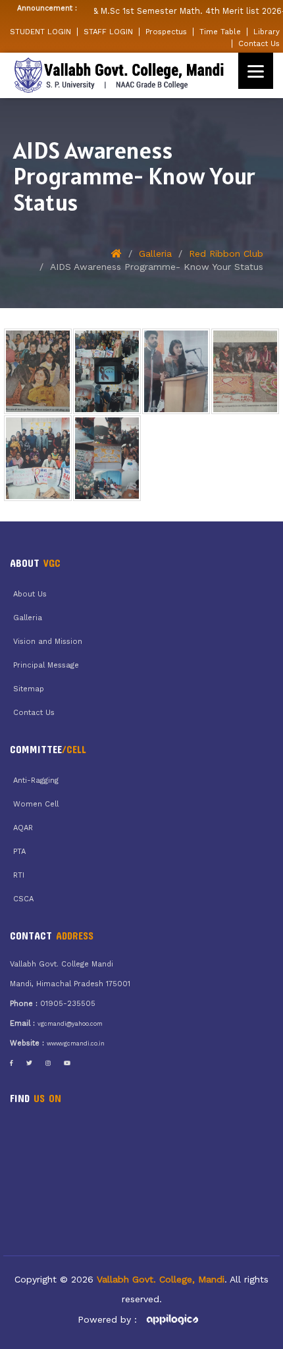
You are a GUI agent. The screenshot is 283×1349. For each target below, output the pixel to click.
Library (266, 31)
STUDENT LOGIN (40, 31)
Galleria (155, 253)
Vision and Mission (47, 641)
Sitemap (28, 689)
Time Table (220, 31)
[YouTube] (67, 1063)
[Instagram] (48, 1063)
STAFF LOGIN (108, 31)
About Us (30, 594)
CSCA (23, 899)
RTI (18, 875)
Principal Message (46, 665)
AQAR (23, 828)
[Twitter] (29, 1063)
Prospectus (166, 31)
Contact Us (259, 43)
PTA (19, 851)
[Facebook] (11, 1063)
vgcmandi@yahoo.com (70, 1023)
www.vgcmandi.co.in (76, 1043)
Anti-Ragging (36, 780)
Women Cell (36, 804)
